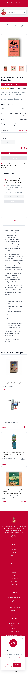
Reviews (14, 224)
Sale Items (14, 556)
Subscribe (14, 201)
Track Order (14, 584)
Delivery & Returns (14, 604)
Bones (21, 113)
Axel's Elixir (9, 113)
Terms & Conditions (14, 598)
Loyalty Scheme (14, 575)
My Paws (10, 2)
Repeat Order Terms (14, 607)
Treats (9, 25)
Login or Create (8, 179)
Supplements (11, 126)
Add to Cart (14, 158)
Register (14, 572)
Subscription (14, 5)
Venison (15, 113)
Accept (17, 665)
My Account (18, 2)
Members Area (14, 569)
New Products (14, 553)
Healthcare (18, 124)
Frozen (21, 126)
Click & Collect (14, 581)
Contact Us (14, 610)
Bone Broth (25, 114)
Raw (17, 126)
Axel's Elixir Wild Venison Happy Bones (19, 25)
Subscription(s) (14, 578)
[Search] (24, 12)
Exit (8, 665)
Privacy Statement (14, 601)
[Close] (22, 638)
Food (13, 124)
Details (14, 221)
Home (3, 25)
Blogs (14, 549)
